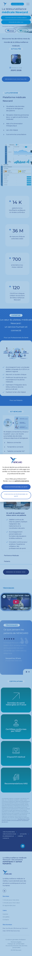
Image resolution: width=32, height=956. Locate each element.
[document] (16, 478)
